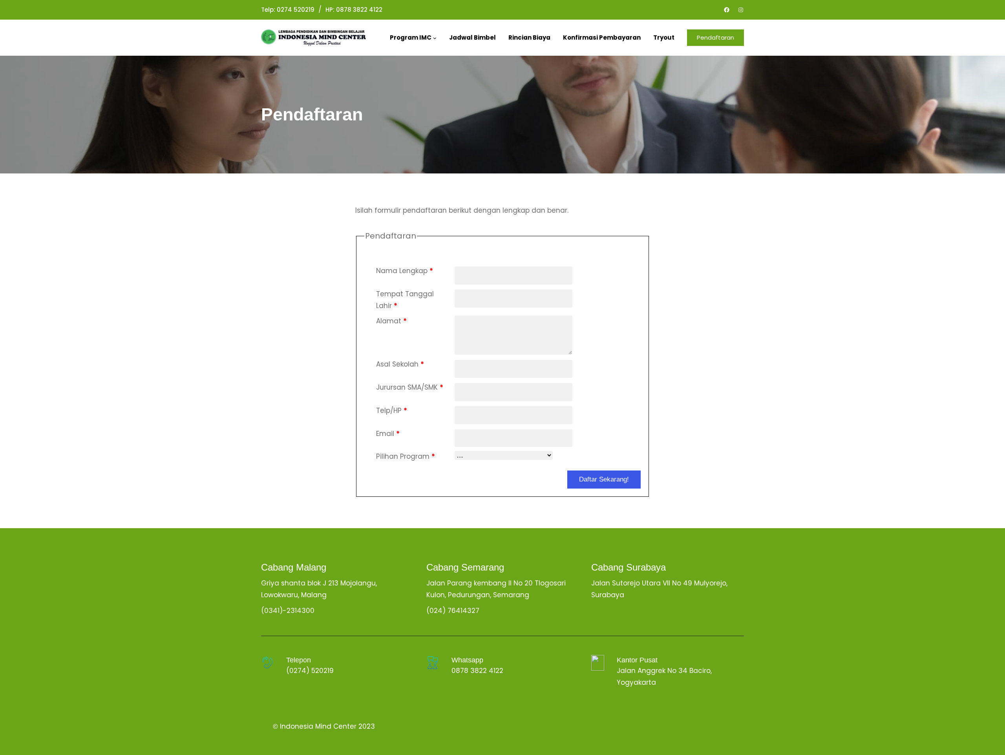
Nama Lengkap (404, 270)
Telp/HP (391, 410)
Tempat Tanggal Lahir (405, 299)
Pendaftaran (715, 37)
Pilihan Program (405, 456)
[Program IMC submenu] (435, 38)
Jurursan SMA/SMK (409, 387)
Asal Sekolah (400, 364)
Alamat (391, 321)
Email (388, 433)
